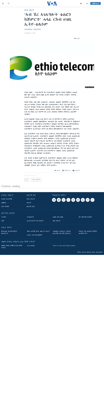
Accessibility (31, 245)
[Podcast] (73, 200)
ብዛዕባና (3, 203)
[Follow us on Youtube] (59, 200)
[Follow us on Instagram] (64, 200)
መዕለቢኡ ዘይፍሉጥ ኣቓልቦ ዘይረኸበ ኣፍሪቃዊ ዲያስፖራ (62, 232)
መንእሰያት (30, 217)
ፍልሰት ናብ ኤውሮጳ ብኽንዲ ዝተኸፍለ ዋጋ (88, 232)
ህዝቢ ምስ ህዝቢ (58, 217)
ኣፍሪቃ (29, 203)
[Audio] (87, 3)
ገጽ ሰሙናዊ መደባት (85, 217)
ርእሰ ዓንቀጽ (5, 206)
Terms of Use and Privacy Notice (64, 245)
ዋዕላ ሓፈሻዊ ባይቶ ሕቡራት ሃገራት (38, 231)
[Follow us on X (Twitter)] (68, 200)
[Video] (81, 3)
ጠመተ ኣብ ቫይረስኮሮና (34, 235)
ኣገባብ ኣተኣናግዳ (6, 199)
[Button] (77, 38)
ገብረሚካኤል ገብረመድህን (32, 29)
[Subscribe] (78, 200)
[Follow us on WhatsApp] (92, 200)
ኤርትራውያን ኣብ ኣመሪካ (35, 221)
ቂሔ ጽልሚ (56, 221)
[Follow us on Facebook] (54, 200)
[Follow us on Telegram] (88, 200)
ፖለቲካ (3, 217)
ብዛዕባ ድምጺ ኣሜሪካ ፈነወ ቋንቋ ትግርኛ (11, 247)
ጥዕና (2, 221)
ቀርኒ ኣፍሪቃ (29, 10)
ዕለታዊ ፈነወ (31, 206)
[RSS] (83, 200)
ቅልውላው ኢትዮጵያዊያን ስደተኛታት (9, 232)
